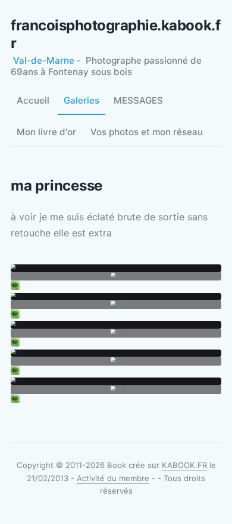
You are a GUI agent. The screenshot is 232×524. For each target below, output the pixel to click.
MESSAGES (138, 100)
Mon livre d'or (46, 132)
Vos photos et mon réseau (146, 132)
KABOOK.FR (184, 465)
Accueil (33, 100)
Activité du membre (113, 478)
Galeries (81, 100)
